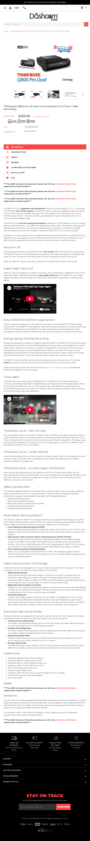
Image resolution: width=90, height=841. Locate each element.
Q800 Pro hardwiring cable (57, 367)
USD (17, 8)
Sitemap (64, 818)
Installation (15, 172)
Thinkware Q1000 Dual (66, 184)
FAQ (10, 177)
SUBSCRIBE (63, 807)
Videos (12, 157)
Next (82, 94)
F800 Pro (71, 208)
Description (14, 147)
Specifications (16, 152)
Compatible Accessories (21, 167)
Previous (8, 95)
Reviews (12, 162)
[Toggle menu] (5, 8)
